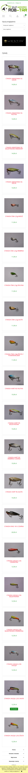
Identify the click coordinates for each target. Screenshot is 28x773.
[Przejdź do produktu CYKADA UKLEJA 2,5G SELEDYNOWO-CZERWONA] (14, 619)
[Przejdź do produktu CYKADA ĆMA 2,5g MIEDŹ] (14, 205)
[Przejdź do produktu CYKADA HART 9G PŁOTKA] (14, 377)
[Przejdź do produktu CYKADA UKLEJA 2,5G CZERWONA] (14, 550)
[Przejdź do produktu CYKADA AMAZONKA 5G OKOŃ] (14, 67)
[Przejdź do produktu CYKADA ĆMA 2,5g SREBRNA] (14, 240)
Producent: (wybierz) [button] (8, 25)
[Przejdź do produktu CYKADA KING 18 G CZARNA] (14, 515)
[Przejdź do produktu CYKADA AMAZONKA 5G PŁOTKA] (14, 102)
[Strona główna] (14, 7)
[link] (14, 41)
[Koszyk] (24, 16)
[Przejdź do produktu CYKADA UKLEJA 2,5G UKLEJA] (14, 653)
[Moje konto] (17, 16)
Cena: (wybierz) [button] (7, 29)
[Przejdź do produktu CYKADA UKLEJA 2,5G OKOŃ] (14, 687)
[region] (14, 41)
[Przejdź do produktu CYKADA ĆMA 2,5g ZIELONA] (14, 274)
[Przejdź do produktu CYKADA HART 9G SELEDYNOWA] (14, 412)
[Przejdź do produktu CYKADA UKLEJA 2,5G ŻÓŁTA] (14, 724)
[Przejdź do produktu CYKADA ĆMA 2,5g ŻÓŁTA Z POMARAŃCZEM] (14, 343)
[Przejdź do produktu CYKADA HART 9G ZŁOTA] (14, 481)
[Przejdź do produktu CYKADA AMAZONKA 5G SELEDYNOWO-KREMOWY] (14, 136)
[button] (3, 16)
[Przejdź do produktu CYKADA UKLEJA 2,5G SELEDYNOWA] (14, 584)
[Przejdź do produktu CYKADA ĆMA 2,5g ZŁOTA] (14, 309)
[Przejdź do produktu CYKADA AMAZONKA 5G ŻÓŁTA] (14, 171)
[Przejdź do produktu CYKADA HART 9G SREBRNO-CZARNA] (14, 446)
